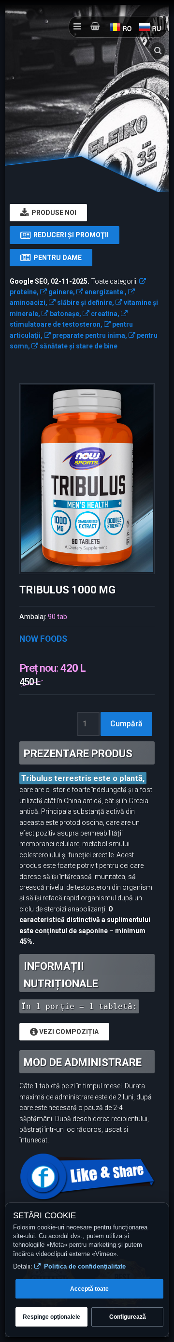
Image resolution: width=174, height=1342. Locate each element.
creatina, (104, 313)
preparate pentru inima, (89, 335)
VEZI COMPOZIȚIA (68, 1032)
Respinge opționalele (51, 1316)
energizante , (105, 292)
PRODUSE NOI (52, 212)
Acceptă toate (89, 1288)
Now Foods (43, 639)
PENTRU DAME (56, 257)
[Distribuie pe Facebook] (87, 1177)
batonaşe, (64, 313)
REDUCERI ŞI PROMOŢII (69, 235)
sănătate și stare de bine (77, 346)
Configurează (127, 1316)
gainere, (61, 292)
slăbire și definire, (85, 302)
